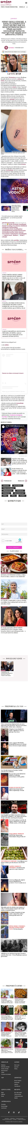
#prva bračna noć (19, 493)
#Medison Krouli (7, 490)
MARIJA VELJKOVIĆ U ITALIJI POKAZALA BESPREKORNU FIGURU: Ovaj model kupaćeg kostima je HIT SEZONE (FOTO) (7, 1034)
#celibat (22, 495)
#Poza (13, 495)
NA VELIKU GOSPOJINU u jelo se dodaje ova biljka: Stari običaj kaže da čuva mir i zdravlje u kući (14, 602)
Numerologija (4, 1106)
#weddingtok (22, 224)
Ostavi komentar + (14, 547)
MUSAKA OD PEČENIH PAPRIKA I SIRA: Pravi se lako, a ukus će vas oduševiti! (13, 575)
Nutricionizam (4, 1070)
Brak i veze (16, 1065)
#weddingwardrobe (7, 229)
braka (2, 80)
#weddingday (22, 233)
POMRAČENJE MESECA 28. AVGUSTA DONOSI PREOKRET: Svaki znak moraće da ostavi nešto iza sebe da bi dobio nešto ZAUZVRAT (21, 1050)
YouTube (4, 417)
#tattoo (16, 232)
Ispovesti (14, 18)
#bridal (4, 226)
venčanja (12, 99)
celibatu (19, 79)
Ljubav (16, 1062)
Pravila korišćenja (19, 1118)
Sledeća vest (21, 480)
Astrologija (6, 1101)
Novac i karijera (17, 1080)
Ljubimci (16, 1084)
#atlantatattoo (14, 233)
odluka (7, 345)
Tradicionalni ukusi (5, 573)
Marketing (12, 1118)
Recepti (17, 1090)
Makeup (3, 1094)
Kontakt (14, 1119)
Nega (2, 1092)
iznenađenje (9, 170)
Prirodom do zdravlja (6, 1047)
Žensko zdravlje (4, 1068)
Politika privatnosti (22, 1119)
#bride (10, 224)
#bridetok (15, 224)
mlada (14, 87)
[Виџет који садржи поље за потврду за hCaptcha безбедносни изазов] (12, 540)
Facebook (13, 415)
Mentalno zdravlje (5, 1066)
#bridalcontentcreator (19, 230)
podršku (16, 240)
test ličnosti (3, 1108)
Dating (15, 1068)
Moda (2, 1096)
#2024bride (5, 227)
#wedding (9, 226)
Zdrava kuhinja (17, 1094)
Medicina (3, 1065)
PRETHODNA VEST (6, 456)
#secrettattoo (6, 233)
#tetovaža (6, 485)
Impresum (7, 1118)
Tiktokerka (11, 77)
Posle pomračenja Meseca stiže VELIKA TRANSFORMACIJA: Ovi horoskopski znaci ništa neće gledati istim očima (7, 1017)
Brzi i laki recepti (18, 1092)
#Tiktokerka (20, 490)
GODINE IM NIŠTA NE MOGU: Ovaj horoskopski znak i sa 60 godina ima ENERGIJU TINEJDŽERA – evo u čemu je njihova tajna (20, 1017)
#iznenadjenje (18, 485)
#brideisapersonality (8, 232)
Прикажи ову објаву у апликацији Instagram (13, 373)
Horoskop (3, 625)
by (11, 47)
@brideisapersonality (8, 222)
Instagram (19, 415)
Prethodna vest (7, 480)
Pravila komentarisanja (7, 1119)
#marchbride (16, 226)
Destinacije (16, 1082)
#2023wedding (13, 227)
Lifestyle (17, 1078)
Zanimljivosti (4, 598)
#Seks (5, 495)
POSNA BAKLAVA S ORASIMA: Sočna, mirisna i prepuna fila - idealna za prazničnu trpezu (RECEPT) (20, 1001)
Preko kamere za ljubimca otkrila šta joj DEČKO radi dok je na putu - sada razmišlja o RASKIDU (19, 471)
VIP (1, 1030)
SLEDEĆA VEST (23, 456)
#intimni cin (6, 493)
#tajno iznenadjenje (8, 488)
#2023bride (23, 226)
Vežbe (2, 1072)
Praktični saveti (18, 1030)
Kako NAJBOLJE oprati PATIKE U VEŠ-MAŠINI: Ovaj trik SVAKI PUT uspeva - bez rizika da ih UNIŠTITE (21, 1034)
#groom (21, 232)
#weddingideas (17, 229)
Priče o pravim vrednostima (9, 7)
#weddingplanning (7, 230)
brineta (23, 164)
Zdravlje (22, 7)
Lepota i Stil (6, 1090)
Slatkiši (16, 997)
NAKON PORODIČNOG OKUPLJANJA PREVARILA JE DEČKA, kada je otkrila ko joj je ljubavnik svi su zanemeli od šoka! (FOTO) (13, 333)
